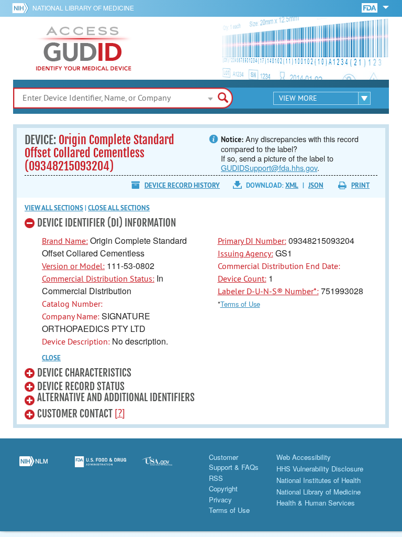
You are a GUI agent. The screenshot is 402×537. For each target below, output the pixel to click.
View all (54, 207)
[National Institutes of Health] (22, 8)
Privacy (220, 499)
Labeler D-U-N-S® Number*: (268, 291)
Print (360, 185)
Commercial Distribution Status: (98, 278)
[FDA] (370, 7)
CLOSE (51, 357)
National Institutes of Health (318, 480)
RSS (216, 478)
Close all (119, 207)
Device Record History (182, 185)
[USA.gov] (167, 467)
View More (298, 98)
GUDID (83, 48)
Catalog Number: (72, 303)
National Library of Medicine (83, 7)
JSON (315, 185)
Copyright (223, 488)
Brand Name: (65, 240)
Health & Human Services (315, 503)
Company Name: (70, 316)
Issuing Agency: (245, 253)
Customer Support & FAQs (234, 462)
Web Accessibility (303, 457)
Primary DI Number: (252, 240)
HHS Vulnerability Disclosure (319, 469)
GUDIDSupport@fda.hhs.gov (269, 167)
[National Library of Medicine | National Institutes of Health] (33, 467)
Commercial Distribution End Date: (279, 266)
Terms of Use (240, 304)
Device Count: (242, 278)
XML (291, 185)
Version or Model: (73, 266)
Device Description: (76, 341)
